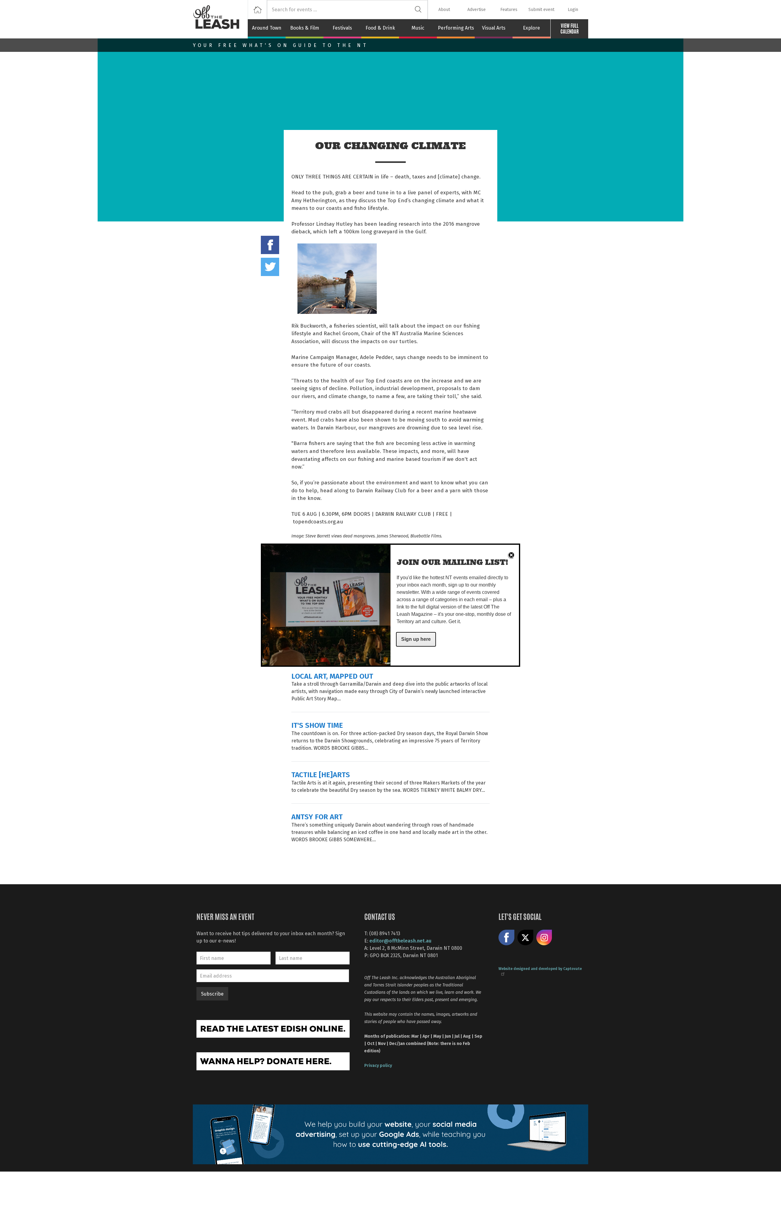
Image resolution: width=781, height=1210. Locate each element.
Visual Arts (494, 27)
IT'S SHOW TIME (317, 725)
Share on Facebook (270, 245)
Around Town (266, 27)
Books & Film (304, 27)
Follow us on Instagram (544, 938)
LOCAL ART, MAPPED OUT (332, 675)
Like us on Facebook (506, 938)
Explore (531, 27)
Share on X (525, 938)
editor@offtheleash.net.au (400, 940)
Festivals (342, 27)
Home (257, 9)
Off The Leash (220, 19)
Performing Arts (456, 27)
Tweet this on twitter (270, 267)
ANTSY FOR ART (317, 816)
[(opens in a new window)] (273, 1028)
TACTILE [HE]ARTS (320, 774)
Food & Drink (380, 27)
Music (418, 27)
